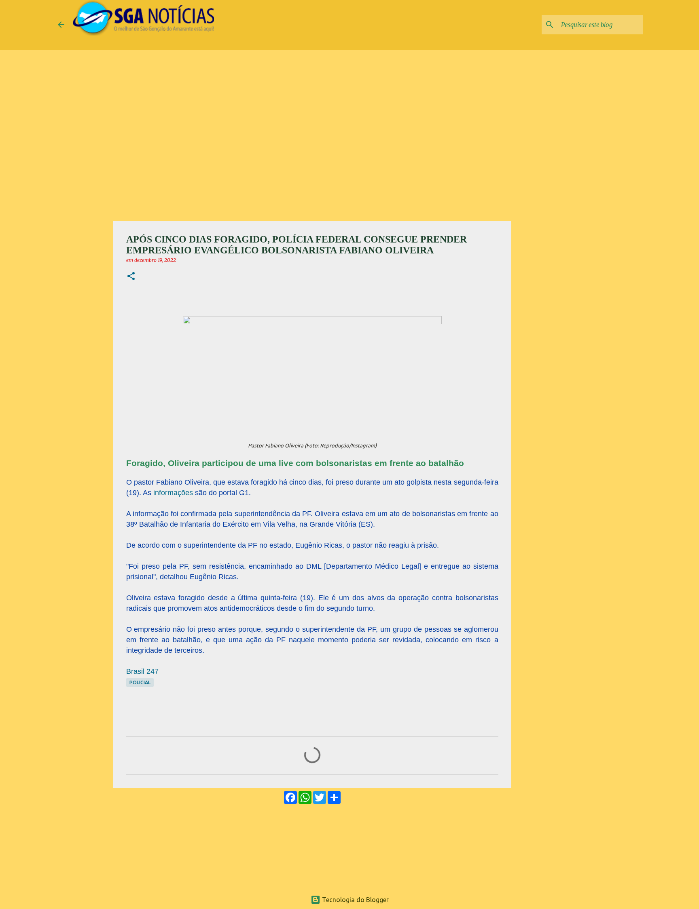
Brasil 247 (142, 671)
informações (174, 493)
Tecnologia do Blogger (354, 899)
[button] (131, 276)
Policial (139, 682)
